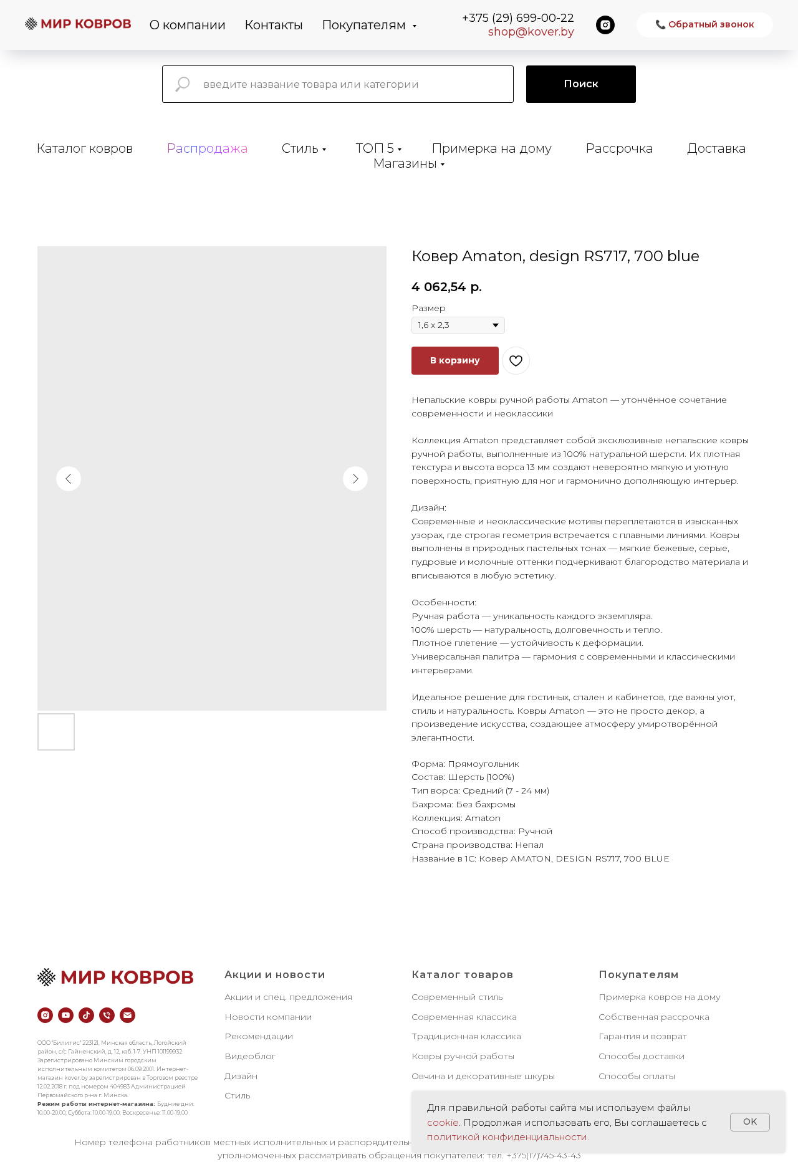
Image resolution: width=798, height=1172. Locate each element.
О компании (188, 24)
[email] (127, 1015)
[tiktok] (86, 1015)
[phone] (107, 1015)
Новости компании (268, 1016)
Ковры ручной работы (462, 1056)
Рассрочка (619, 148)
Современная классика (464, 1016)
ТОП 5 (375, 148)
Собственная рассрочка (653, 1016)
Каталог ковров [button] (84, 148)
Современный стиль (456, 996)
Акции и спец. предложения (288, 996)
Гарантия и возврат (642, 1036)
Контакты (273, 24)
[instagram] (605, 25)
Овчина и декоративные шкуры (483, 1076)
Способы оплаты (636, 1076)
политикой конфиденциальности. (508, 1137)
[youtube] (66, 1015)
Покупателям (365, 24)
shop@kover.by (531, 32)
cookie (443, 1122)
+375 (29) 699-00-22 (518, 18)
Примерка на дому (491, 148)
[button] (705, 24)
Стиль (300, 148)
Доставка (716, 148)
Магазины (405, 163)
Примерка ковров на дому (659, 996)
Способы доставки (641, 1056)
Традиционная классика (466, 1036)
